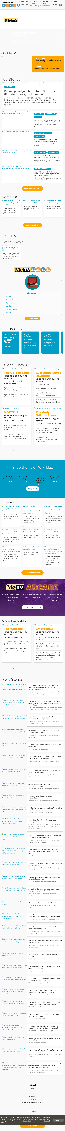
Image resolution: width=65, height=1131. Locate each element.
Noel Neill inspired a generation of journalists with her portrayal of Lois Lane (45, 809)
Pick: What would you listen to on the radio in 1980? (44, 955)
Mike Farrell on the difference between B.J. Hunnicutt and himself (15, 427)
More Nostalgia (32, 225)
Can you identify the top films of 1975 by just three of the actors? (45, 1051)
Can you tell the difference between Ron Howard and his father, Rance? (47, 121)
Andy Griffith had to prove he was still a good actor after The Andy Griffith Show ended (43, 851)
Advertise (32, 1093)
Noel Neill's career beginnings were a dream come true (44, 745)
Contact (32, 1091)
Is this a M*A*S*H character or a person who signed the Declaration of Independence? (16, 436)
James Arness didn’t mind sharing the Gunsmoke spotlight (42, 785)
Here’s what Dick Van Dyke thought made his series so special (45, 864)
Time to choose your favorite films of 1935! (52, 536)
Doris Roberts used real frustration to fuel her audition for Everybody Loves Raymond (44, 916)
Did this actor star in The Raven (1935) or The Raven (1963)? (11, 516)
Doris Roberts (39, 136)
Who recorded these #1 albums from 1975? (31, 553)
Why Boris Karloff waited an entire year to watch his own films (44, 771)
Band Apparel (11, 309)
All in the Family (40, 152)
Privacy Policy (32, 1096)
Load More (32, 1125)
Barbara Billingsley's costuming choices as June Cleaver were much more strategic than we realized (45, 703)
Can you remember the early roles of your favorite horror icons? (43, 1015)
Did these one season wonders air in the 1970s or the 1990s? (11, 539)
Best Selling (10, 303)
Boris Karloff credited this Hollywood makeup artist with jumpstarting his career (44, 821)
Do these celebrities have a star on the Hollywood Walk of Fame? (9, 211)
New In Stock (11, 306)
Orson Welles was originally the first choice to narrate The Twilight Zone (44, 718)
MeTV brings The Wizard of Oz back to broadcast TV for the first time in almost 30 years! (11, 255)
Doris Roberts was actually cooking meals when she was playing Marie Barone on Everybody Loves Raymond (43, 687)
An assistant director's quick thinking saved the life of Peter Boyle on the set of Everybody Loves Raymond (44, 1065)
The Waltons (13, 629)
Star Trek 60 (9, 86)
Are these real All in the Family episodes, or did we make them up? (47, 156)
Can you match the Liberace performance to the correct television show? (11, 557)
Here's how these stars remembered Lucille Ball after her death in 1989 (44, 757)
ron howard (38, 113)
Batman (28, 339)
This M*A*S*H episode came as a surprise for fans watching (45, 941)
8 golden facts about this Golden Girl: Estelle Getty (42, 797)
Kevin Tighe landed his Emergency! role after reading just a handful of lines (48, 646)
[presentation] (18, 5)
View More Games (31, 607)
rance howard (51, 113)
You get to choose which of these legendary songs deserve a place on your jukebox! (53, 519)
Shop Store (33, 318)
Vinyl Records (11, 297)
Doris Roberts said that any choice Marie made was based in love (43, 928)
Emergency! (44, 629)
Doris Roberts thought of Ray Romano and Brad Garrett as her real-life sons (44, 979)
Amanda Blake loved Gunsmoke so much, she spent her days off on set (43, 890)
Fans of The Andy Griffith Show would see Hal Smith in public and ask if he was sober (46, 173)
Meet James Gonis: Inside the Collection (43, 903)
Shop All (32, 489)
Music (31, 293)
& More (8, 312)
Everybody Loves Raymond (50, 68)
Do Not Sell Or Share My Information (32, 1102)
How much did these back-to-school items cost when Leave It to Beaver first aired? (44, 1027)
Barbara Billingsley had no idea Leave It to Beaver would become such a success (44, 1003)
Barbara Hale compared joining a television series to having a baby (44, 878)
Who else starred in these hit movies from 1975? (31, 208)
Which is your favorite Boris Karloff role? (31, 536)
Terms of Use (32, 1099)
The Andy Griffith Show (42, 168)
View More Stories (32, 188)
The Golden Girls (16, 372)
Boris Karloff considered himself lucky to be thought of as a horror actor (44, 836)
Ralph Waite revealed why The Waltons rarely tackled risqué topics (15, 651)
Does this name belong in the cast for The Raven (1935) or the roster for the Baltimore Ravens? (53, 560)
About (32, 1088)
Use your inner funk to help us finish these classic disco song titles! (44, 967)
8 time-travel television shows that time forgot (53, 207)
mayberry (38, 117)
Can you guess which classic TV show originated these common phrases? (42, 991)
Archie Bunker (53, 152)
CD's (7, 300)
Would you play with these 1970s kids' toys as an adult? (44, 1039)
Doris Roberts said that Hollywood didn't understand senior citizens (46, 140)
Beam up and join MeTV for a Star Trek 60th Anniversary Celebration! (29, 93)
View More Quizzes (32, 573)
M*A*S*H (11, 412)
